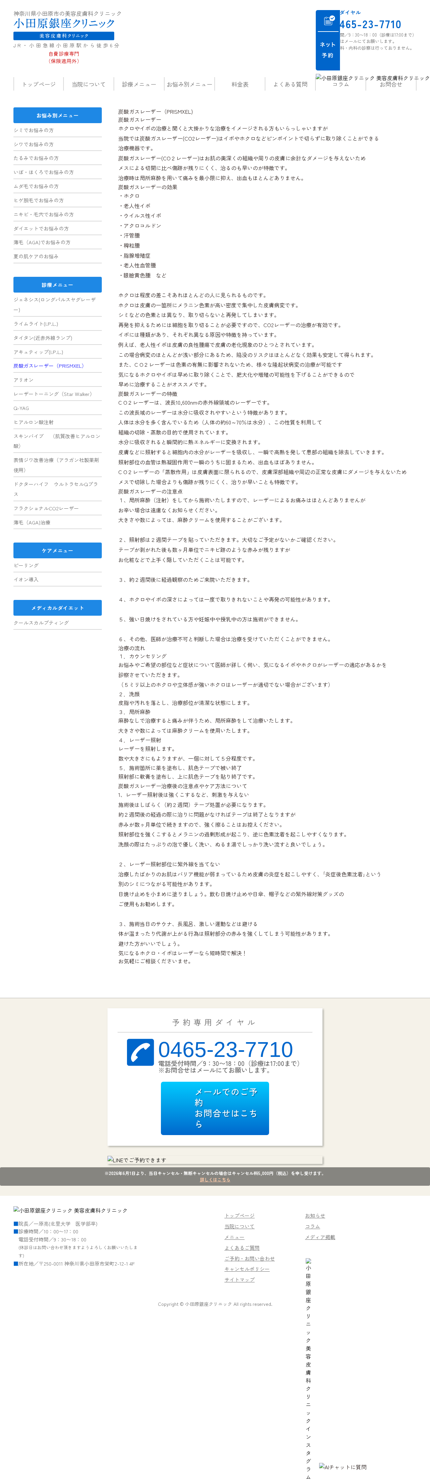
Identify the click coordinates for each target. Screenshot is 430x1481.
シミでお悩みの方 (33, 130)
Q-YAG (21, 407)
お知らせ (315, 1215)
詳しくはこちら (215, 1179)
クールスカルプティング (41, 622)
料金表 (240, 84)
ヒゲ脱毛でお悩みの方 (38, 200)
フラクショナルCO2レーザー (46, 508)
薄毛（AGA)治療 (31, 522)
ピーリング (26, 565)
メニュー (234, 1236)
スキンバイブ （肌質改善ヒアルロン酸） (56, 441)
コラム (340, 84)
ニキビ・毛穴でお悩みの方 (43, 214)
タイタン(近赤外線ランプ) (42, 337)
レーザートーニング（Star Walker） (54, 393)
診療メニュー (139, 84)
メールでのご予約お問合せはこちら (226, 1107)
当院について (89, 84)
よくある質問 (290, 84)
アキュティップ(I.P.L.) (38, 351)
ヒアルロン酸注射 (33, 421)
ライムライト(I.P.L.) (35, 323)
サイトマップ (239, 1279)
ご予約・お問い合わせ (249, 1258)
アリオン (23, 379)
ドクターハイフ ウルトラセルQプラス (55, 489)
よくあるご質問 (242, 1247)
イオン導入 (26, 579)
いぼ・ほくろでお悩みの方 (43, 171)
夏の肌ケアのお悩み (36, 256)
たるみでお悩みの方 (36, 157)
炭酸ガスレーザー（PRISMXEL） (50, 365)
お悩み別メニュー (189, 84)
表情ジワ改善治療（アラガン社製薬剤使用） (56, 464)
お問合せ (391, 84)
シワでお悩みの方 (33, 144)
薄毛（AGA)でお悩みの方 (42, 242)
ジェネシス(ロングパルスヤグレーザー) (54, 304)
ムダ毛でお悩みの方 (36, 186)
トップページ (39, 84)
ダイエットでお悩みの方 (41, 228)
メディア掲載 (320, 1236)
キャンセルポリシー (247, 1268)
